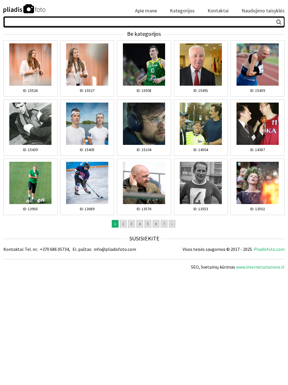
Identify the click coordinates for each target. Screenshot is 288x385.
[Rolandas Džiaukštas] (30, 202)
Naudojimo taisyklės (263, 10)
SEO (195, 267)
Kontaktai (218, 10)
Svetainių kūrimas (218, 267)
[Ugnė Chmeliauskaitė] (30, 84)
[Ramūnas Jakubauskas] (144, 143)
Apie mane (146, 10)
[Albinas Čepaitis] (201, 84)
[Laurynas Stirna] (87, 202)
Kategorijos (182, 10)
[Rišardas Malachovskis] (30, 143)
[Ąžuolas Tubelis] (144, 84)
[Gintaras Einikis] (258, 143)
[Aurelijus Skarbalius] (144, 202)
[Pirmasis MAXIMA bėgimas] (201, 143)
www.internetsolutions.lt (260, 267)
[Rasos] (258, 202)
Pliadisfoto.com (269, 249)
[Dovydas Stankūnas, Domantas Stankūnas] (87, 143)
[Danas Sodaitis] (258, 84)
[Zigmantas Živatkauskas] (201, 202)
